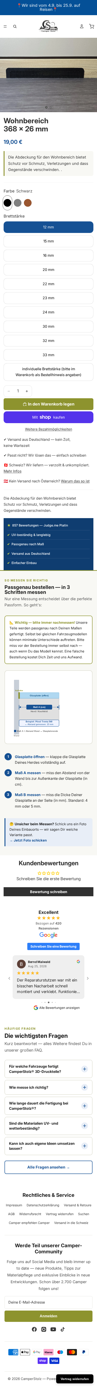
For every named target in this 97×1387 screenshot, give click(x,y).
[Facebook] (34, 1329)
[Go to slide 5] (55, 1002)
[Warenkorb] (92, 26)
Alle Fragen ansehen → (48, 1167)
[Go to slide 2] (45, 1002)
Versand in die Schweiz (71, 1223)
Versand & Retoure (77, 1205)
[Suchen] (15, 26)
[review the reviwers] (78, 961)
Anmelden (48, 1316)
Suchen (83, 1214)
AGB (11, 1214)
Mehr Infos (12, 471)
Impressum (14, 1205)
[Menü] (5, 26)
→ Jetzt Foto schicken (28, 840)
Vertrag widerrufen (60, 1214)
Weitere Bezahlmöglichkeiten (48, 429)
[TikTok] (63, 1329)
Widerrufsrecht (30, 1214)
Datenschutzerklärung (43, 1205)
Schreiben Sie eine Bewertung (53, 946)
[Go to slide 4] (52, 1002)
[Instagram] (44, 1329)
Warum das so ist (75, 481)
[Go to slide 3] (48, 1002)
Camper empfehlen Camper (29, 1223)
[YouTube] (53, 1329)
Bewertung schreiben (48, 891)
